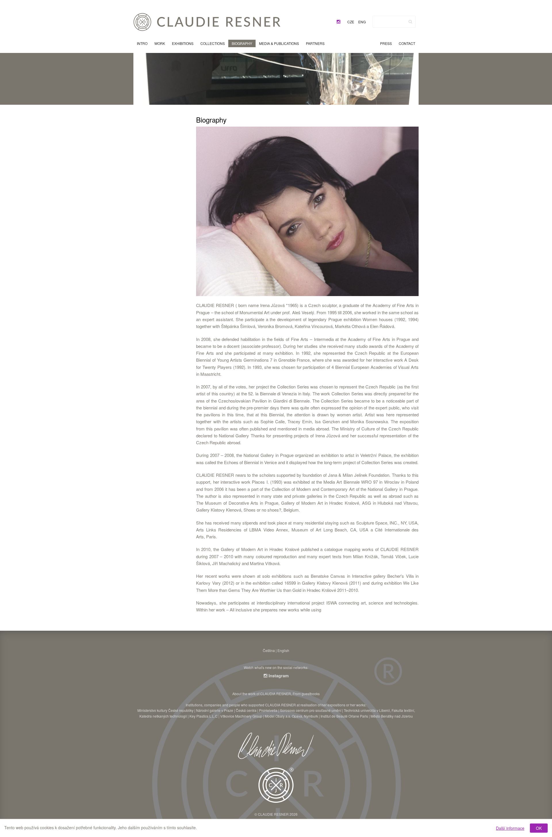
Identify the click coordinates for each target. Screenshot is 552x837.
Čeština (269, 650)
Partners (315, 43)
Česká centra (246, 710)
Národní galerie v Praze (214, 710)
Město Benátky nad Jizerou (392, 716)
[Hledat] (410, 21)
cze (350, 21)
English (283, 650)
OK (539, 828)
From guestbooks (306, 693)
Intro (142, 43)
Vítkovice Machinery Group (241, 716)
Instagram (278, 675)
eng (362, 21)
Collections (212, 43)
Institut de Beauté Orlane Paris (344, 716)
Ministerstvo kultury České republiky (165, 710)
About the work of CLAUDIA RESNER (261, 693)
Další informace (510, 828)
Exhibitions (182, 43)
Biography (242, 43)
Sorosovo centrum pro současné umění (310, 710)
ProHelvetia (268, 710)
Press (386, 43)
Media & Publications (279, 43)
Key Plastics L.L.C (203, 716)
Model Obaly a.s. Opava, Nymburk (291, 716)
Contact (407, 43)
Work (159, 43)
